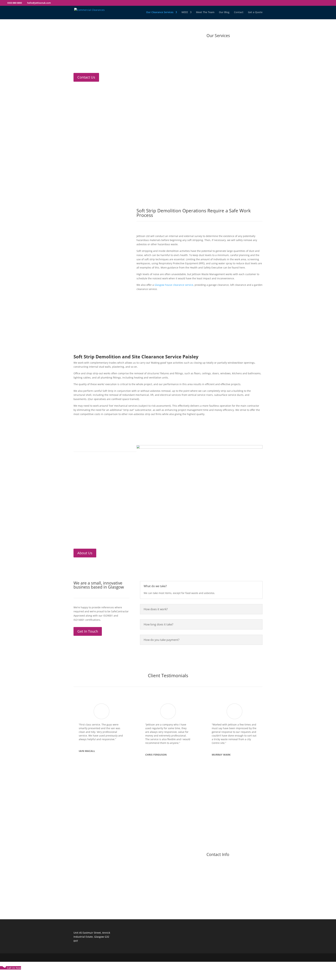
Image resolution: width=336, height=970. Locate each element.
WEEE (184, 12)
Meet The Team (205, 12)
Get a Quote (255, 12)
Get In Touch (87, 631)
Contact (238, 12)
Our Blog (224, 12)
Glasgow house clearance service (174, 284)
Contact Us (86, 77)
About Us (84, 553)
